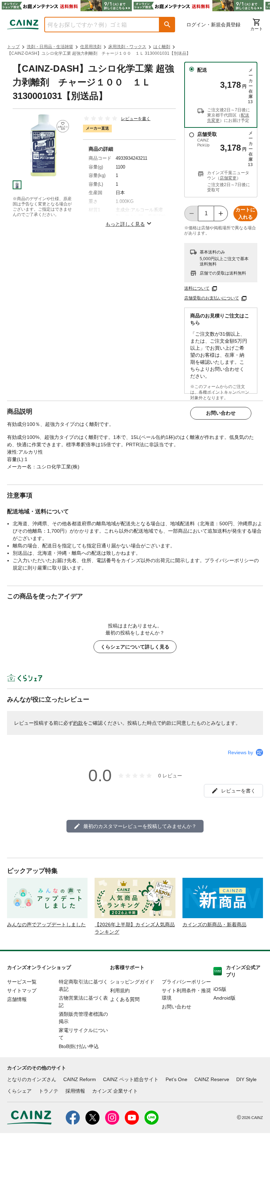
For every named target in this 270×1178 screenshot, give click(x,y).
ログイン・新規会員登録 (213, 24)
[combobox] (96, 24)
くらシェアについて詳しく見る (135, 647)
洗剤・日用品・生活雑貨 (50, 46)
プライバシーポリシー (186, 982)
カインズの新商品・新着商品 (214, 924)
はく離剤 (161, 46)
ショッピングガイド (132, 982)
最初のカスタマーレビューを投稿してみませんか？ (140, 826)
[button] (167, 24)
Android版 (224, 998)
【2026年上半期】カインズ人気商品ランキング (135, 928)
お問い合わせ (221, 413)
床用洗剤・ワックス (127, 46)
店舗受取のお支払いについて (211, 298)
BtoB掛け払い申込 (79, 1046)
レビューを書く (135, 118)
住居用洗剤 (90, 46)
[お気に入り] (63, 126)
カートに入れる (245, 213)
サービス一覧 (22, 982)
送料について (197, 288)
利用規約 (120, 990)
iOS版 (219, 989)
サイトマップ (22, 990)
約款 (78, 723)
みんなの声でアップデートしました (46, 924)
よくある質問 (125, 999)
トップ (13, 46)
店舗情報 (17, 999)
